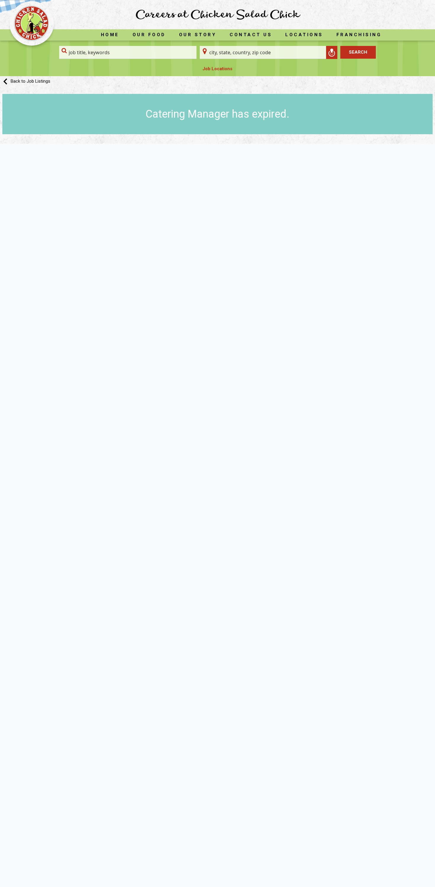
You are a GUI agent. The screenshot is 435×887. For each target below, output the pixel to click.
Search (358, 52)
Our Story (198, 34)
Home (110, 34)
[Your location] (331, 52)
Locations (304, 34)
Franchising (359, 34)
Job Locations (217, 68)
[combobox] (128, 52)
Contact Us (251, 34)
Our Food (149, 34)
